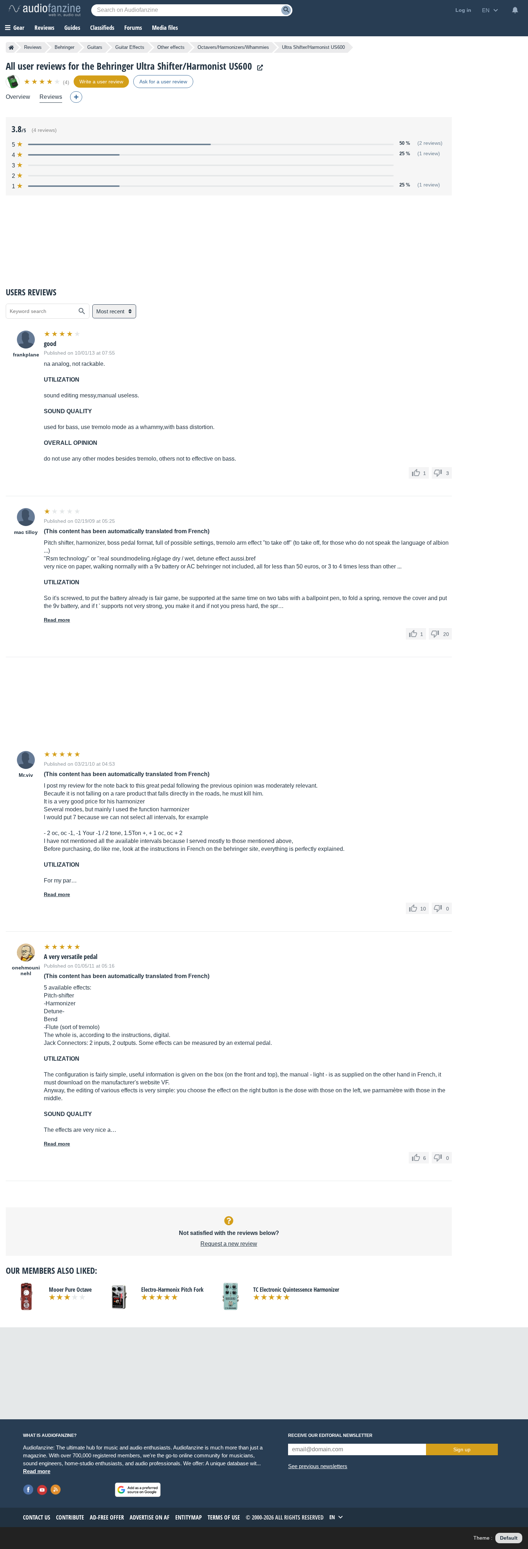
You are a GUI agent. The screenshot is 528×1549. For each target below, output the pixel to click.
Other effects (171, 47)
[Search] (286, 10)
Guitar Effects (129, 47)
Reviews (44, 27)
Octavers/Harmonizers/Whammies (233, 47)
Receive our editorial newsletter (330, 1435)
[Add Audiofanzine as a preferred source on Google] (138, 1490)
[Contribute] (76, 97)
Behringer (64, 47)
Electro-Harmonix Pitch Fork (172, 1290)
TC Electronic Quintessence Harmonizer (296, 1290)
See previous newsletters (317, 1466)
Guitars (94, 47)
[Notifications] (515, 10)
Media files (165, 27)
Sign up (462, 1449)
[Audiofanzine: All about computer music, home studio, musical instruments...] (44, 10)
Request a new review (228, 1244)
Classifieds (102, 27)
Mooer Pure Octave (70, 1290)
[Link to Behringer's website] (258, 68)
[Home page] (11, 47)
